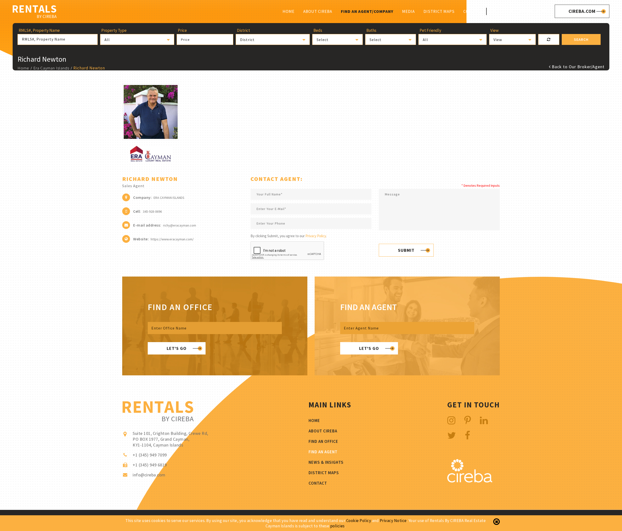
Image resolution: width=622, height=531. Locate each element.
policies (337, 526)
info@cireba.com (149, 475)
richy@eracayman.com (179, 225)
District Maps (439, 11)
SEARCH (581, 39)
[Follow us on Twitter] (451, 435)
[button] (137, 39)
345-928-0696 (152, 211)
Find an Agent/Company (367, 11)
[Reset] (548, 39)
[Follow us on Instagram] (451, 420)
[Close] (496, 522)
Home (288, 11)
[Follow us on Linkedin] (484, 420)
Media (408, 11)
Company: (142, 197)
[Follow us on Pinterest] (467, 420)
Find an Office (323, 441)
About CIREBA (317, 11)
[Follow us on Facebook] (467, 435)
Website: (141, 239)
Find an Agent (323, 452)
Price (185, 39)
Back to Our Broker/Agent (578, 66)
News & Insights (326, 462)
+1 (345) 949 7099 (530, 11)
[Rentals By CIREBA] (35, 12)
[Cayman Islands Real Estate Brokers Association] (469, 481)
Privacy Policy (315, 236)
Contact (472, 11)
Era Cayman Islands (51, 68)
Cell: (137, 211)
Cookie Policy (358, 520)
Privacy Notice (393, 520)
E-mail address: (147, 225)
